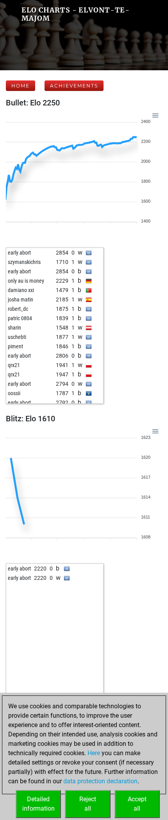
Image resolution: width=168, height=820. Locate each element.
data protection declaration (100, 781)
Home (20, 86)
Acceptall (137, 803)
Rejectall (87, 803)
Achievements (74, 86)
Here (94, 753)
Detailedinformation (38, 803)
